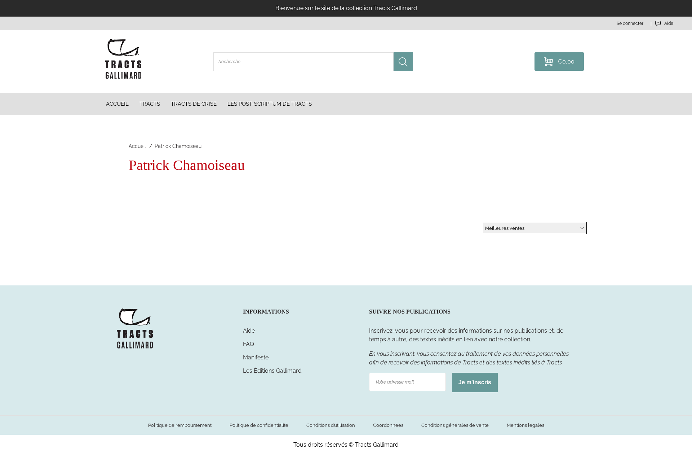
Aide (249, 330)
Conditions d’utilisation (330, 425)
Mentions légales (525, 425)
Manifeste (256, 357)
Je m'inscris (474, 382)
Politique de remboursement (180, 425)
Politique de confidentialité (259, 425)
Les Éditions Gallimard (272, 370)
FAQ (248, 344)
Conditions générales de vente (455, 425)
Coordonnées (388, 425)
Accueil (137, 146)
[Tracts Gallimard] (135, 348)
